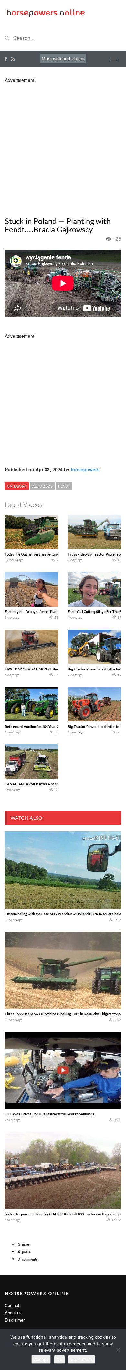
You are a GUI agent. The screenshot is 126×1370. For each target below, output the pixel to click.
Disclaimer (15, 1320)
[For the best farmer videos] (45, 12)
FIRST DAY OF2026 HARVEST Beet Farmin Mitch (43, 669)
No (59, 1359)
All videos (42, 486)
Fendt (64, 486)
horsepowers (85, 469)
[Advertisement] (63, 146)
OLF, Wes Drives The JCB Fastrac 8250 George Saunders (49, 1114)
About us (13, 1312)
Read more (81, 1359)
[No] (118, 1349)
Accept (41, 1359)
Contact (12, 1305)
